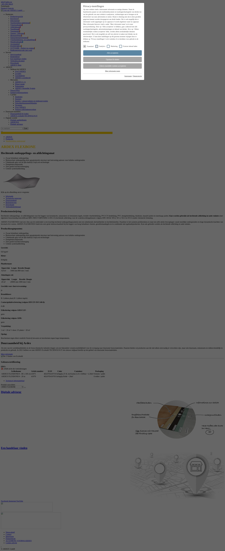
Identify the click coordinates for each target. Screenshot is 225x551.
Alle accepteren (112, 53)
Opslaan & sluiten (112, 59)
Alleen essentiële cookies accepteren (112, 66)
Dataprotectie (137, 76)
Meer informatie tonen (112, 71)
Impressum (128, 76)
